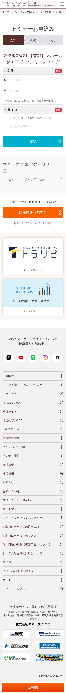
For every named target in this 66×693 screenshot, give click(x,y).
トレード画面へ (49, 5)
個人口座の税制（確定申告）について (27, 544)
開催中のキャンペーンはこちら (33, 223)
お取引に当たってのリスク (19, 535)
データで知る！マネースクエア (22, 384)
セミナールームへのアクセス (26, 179)
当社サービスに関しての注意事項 (33, 607)
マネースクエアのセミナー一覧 (31, 167)
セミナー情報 (11, 455)
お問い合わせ (11, 491)
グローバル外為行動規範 (18, 571)
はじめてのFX (11, 402)
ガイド (7, 580)
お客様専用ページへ (35, 5)
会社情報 (8, 464)
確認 (33, 142)
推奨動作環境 (11, 438)
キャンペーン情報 (14, 447)
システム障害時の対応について (22, 553)
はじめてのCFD (13, 420)
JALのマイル (11, 429)
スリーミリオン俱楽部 (17, 500)
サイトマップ (11, 509)
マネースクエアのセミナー (26, 12)
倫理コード (10, 562)
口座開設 (8, 376)
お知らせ (8, 482)
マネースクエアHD (15, 588)
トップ (6, 12)
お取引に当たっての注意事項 (21, 526)
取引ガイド (10, 411)
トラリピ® (9, 393)
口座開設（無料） (33, 212)
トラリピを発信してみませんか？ (24, 517)
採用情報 (8, 473)
